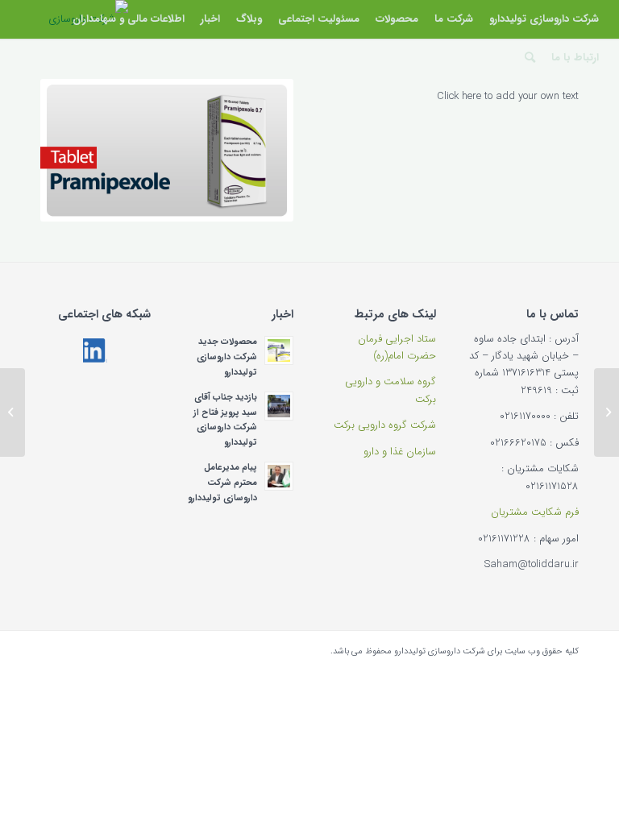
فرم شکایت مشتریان (535, 512)
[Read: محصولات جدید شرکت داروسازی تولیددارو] (278, 350)
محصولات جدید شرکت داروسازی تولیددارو (227, 356)
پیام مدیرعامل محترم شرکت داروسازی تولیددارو (222, 482)
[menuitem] (544, 19)
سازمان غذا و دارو (400, 451)
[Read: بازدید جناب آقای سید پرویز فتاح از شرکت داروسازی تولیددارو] (278, 406)
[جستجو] (530, 58)
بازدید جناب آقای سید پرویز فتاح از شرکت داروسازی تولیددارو (225, 420)
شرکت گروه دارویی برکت (385, 425)
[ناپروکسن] (606, 412)
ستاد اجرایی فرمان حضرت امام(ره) (397, 347)
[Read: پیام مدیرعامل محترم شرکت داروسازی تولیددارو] (278, 476)
